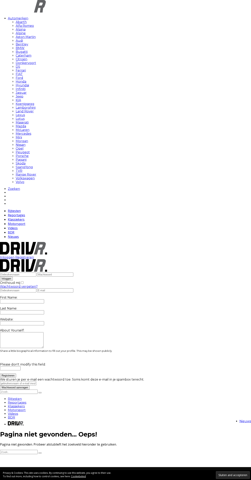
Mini (19, 137)
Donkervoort (26, 63)
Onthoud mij (10, 283)
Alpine (21, 33)
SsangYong (24, 167)
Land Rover (25, 111)
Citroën (21, 59)
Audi (19, 40)
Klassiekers (16, 219)
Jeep (19, 96)
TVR (19, 171)
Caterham (23, 55)
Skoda (20, 163)
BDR (11, 232)
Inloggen (7, 257)
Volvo (20, 182)
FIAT (19, 74)
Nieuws (13, 237)
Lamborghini (25, 107)
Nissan (20, 145)
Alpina (20, 29)
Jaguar (21, 93)
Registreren (24, 257)
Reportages (16, 215)
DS (18, 67)
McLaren (22, 130)
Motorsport (16, 224)
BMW (20, 48)
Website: (6, 319)
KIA (18, 100)
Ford (19, 78)
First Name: (8, 297)
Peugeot (23, 152)
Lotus (20, 119)
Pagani (21, 160)
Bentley (22, 44)
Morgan (22, 141)
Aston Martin (26, 37)
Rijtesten (14, 211)
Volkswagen (25, 178)
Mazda (21, 126)
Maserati (22, 122)
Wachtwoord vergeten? (19, 286)
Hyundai (22, 85)
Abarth (21, 22)
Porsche (22, 156)
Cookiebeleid (78, 476)
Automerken (18, 18)
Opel (20, 148)
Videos (13, 228)
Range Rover (26, 174)
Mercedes (23, 133)
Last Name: (8, 308)
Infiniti (20, 89)
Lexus (20, 115)
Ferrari (21, 70)
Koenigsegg (25, 104)
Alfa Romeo (25, 26)
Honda (21, 81)
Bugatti (22, 52)
